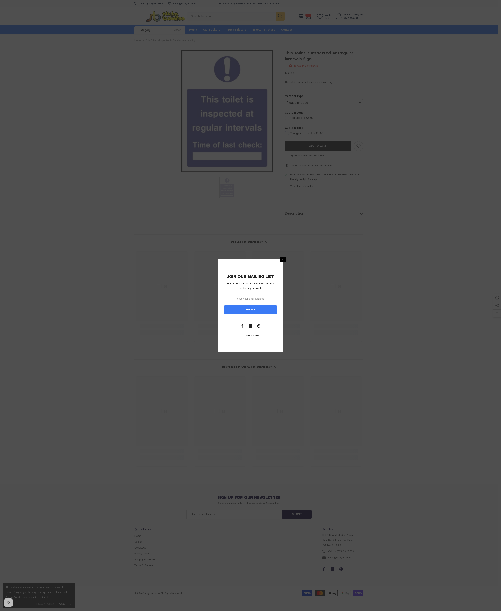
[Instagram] (250, 326)
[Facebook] (242, 326)
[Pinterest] (259, 326)
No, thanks (252, 335)
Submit (250, 309)
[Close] (283, 259)
